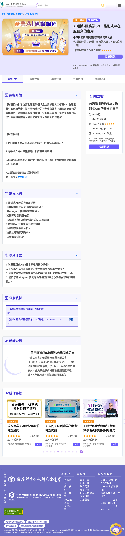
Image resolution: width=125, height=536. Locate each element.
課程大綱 (34, 79)
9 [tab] (73, 452)
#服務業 (116, 65)
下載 (71, 319)
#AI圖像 (28, 444)
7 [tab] (66, 452)
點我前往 (23, 177)
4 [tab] (55, 452)
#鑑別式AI (105, 65)
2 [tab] (47, 452)
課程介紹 (12, 79)
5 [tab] (58, 452)
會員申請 (85, 480)
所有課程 (10, 14)
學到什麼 (56, 79)
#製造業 (10, 444)
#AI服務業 (94, 65)
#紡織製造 (19, 444)
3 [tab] (51, 452)
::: (2, 11)
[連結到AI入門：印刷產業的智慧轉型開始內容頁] (62, 408)
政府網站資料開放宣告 (14, 522)
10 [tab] (77, 452)
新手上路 (85, 483)
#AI (74, 65)
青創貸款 (85, 499)
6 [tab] (62, 452)
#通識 (75, 68)
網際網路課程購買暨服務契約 (32, 526)
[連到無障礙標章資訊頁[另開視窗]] (13, 511)
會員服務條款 (11, 526)
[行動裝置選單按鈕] (119, 5)
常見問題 (85, 486)
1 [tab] (44, 452)
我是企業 (85, 490)
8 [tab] (69, 452)
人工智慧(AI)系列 (31, 14)
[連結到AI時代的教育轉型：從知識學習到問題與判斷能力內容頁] (100, 408)
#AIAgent (83, 65)
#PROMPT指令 (51, 444)
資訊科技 (19, 14)
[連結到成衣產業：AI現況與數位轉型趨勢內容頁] (24, 408)
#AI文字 (62, 444)
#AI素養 (100, 444)
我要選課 (110, 56)
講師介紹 (100, 79)
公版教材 (78, 79)
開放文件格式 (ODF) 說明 (37, 522)
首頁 (3, 14)
